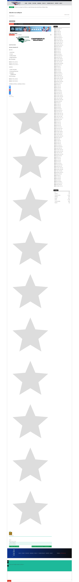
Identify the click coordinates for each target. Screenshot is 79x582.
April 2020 (57, 143)
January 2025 (58, 57)
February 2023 (58, 92)
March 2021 (58, 126)
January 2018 (58, 184)
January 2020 (58, 148)
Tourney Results (50, 3)
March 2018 (58, 181)
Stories (29, 3)
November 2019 (58, 151)
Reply (9, 570)
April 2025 (57, 52)
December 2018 (58, 167)
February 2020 (58, 146)
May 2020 (57, 142)
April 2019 (57, 161)
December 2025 (58, 40)
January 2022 (58, 111)
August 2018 (58, 173)
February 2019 (58, 164)
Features (34, 3)
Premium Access (57, 195)
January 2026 (58, 39)
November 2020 (58, 133)
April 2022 (57, 107)
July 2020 (57, 139)
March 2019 (58, 163)
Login (10, 531)
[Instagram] (14, 553)
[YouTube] (14, 555)
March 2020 (58, 145)
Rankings (39, 3)
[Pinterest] (30, 90)
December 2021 (58, 113)
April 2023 (57, 89)
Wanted (56, 3)
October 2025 (58, 43)
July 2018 (57, 175)
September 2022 (59, 99)
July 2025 (57, 48)
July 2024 (57, 66)
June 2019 (57, 158)
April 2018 (57, 179)
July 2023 (57, 84)
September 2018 (59, 172)
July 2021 (57, 120)
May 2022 (57, 105)
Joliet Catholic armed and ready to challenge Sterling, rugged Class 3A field (42, 546)
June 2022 (57, 104)
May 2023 (57, 87)
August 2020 (58, 137)
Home (26, 3)
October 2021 (58, 116)
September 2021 (59, 117)
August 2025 (58, 46)
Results (44, 3)
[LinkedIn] (30, 92)
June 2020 (57, 140)
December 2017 (58, 186)
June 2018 (57, 176)
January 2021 (58, 129)
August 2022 (58, 101)
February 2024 (58, 73)
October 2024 (58, 61)
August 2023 (58, 82)
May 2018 (57, 178)
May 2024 (57, 69)
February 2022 (58, 110)
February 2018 (58, 183)
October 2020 (58, 134)
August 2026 (58, 28)
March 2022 (58, 108)
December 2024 (58, 58)
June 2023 (57, 86)
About (60, 3)
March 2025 (58, 54)
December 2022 (58, 95)
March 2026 (58, 36)
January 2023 (58, 93)
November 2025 (58, 42)
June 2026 (57, 31)
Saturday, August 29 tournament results (23, 7)
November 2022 (58, 96)
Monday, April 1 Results (15, 546)
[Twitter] (30, 88)
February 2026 (58, 37)
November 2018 (58, 169)
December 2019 (58, 149)
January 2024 (58, 75)
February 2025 (58, 55)
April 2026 (57, 34)
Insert (9, 581)
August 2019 (58, 155)
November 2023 (58, 78)
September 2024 (59, 63)
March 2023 (58, 90)
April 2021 (57, 125)
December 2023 (58, 76)
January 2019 (58, 166)
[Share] (30, 93)
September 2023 (59, 81)
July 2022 (57, 102)
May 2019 (57, 160)
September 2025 (59, 45)
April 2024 (57, 70)
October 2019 (58, 152)
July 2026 (57, 29)
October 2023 (58, 79)
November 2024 (58, 60)
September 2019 (59, 154)
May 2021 (57, 123)
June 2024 (57, 67)
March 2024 (58, 72)
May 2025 (57, 51)
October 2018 (58, 170)
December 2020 (58, 131)
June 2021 (57, 122)
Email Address (12, 15)
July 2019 (57, 157)
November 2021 (58, 114)
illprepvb (16, 34)
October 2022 (58, 98)
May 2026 (57, 32)
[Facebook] (30, 86)
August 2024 (58, 64)
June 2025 (57, 49)
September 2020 (59, 136)
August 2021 (58, 119)
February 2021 (58, 128)
